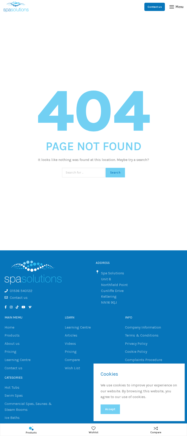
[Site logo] (16, 7)
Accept (110, 409)
